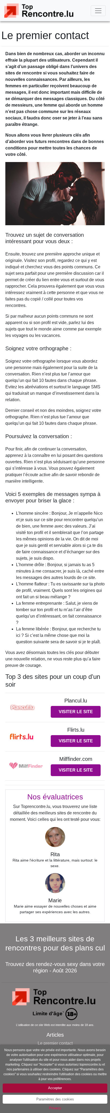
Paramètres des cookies (55, 1099)
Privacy (55, 1108)
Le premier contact (55, 1043)
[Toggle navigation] (98, 10)
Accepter (55, 1088)
